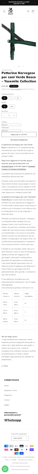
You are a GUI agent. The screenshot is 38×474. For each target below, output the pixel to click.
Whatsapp (12, 420)
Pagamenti (8, 395)
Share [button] (6, 366)
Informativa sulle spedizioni (20, 469)
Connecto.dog (12, 457)
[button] (4, 11)
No (12, 106)
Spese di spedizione (16, 89)
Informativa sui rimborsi (25, 460)
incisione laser (7, 166)
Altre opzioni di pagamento (19, 139)
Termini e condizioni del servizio (20, 466)
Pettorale (5, 128)
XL (18, 98)
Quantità (5, 111)
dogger (6, 405)
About (6, 386)
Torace (4, 122)
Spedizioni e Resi (10, 390)
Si (4, 106)
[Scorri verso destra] (23, 66)
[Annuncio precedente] (4, 2)
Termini (7, 400)
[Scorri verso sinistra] (14, 66)
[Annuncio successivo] (34, 2)
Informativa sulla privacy (20, 463)
